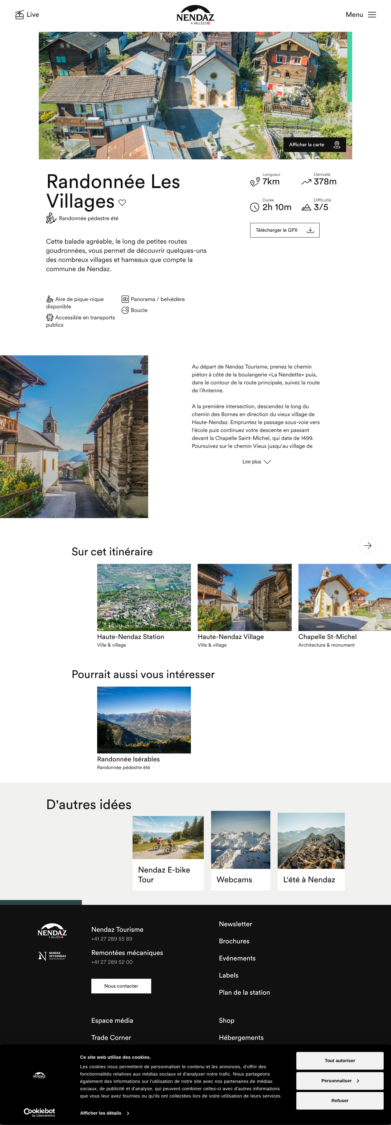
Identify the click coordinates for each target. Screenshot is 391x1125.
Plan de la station (244, 992)
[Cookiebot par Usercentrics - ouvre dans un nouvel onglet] (39, 1113)
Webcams (234, 880)
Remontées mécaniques (127, 953)
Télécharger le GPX (277, 230)
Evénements (237, 958)
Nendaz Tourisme (52, 931)
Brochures (234, 941)
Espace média (112, 1020)
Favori (122, 202)
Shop (227, 1020)
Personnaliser (336, 1080)
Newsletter (235, 924)
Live (33, 14)
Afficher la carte (306, 145)
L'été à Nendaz (309, 880)
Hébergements (241, 1037)
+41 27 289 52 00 (112, 961)
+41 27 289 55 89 (112, 938)
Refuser (340, 1100)
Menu (354, 14)
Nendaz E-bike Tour (164, 875)
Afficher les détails (100, 1113)
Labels (229, 975)
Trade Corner (111, 1037)
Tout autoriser (340, 1060)
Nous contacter (121, 986)
